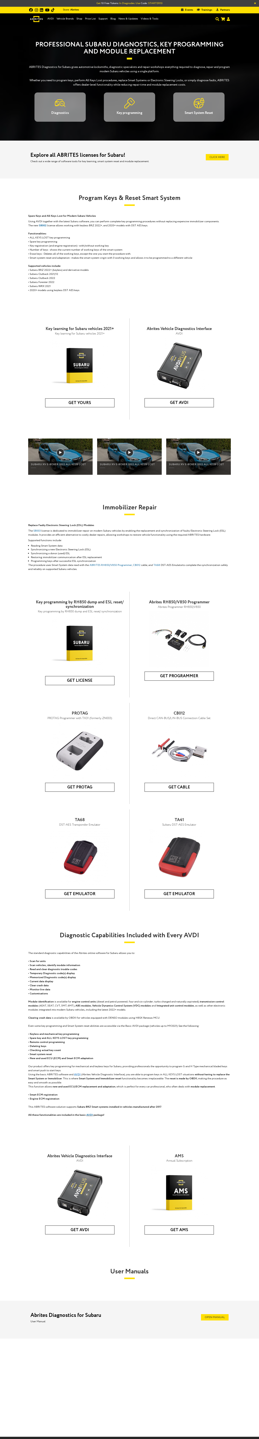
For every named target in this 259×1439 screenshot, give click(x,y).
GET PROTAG (79, 787)
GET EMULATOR (79, 894)
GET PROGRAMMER (179, 676)
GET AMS (179, 1230)
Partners (225, 10)
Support (103, 19)
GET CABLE (179, 787)
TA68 (156, 565)
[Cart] (223, 19)
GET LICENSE (79, 681)
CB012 (136, 565)
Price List (90, 19)
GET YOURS (79, 403)
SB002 (42, 225)
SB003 (37, 531)
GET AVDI (179, 403)
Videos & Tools (149, 19)
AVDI (50, 19)
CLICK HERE (217, 157)
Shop (79, 19)
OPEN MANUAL (215, 1317)
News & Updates (128, 19)
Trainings (206, 10)
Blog (113, 19)
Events (189, 10)
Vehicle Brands (65, 19)
